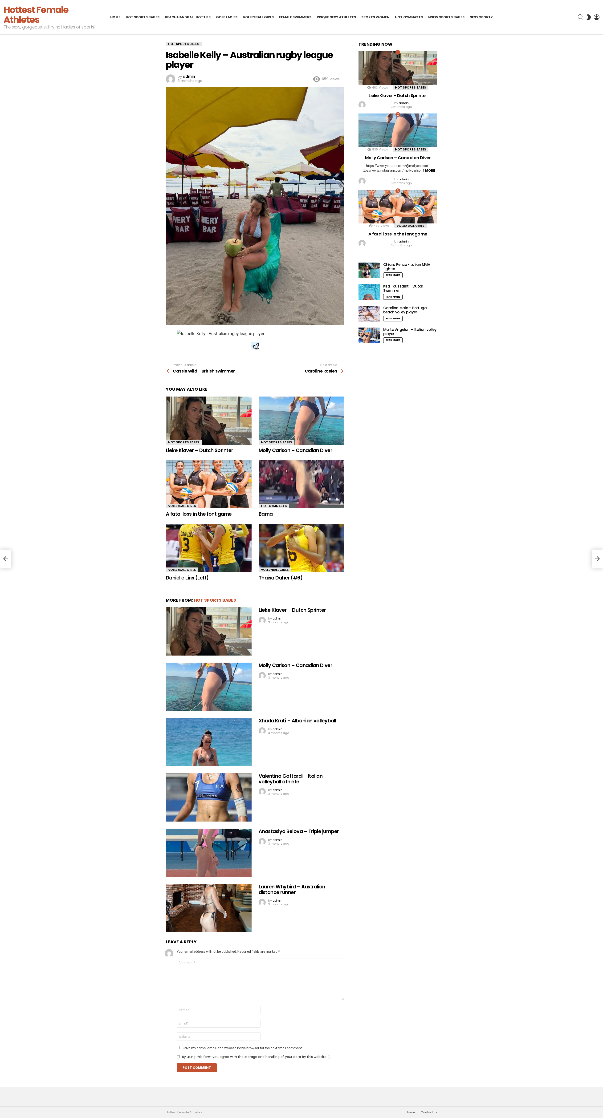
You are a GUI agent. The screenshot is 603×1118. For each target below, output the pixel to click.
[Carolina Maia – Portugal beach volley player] (369, 314)
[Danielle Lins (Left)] (209, 548)
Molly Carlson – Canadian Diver (295, 450)
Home (115, 17)
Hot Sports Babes (142, 17)
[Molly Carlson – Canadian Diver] (301, 421)
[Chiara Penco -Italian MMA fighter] (369, 270)
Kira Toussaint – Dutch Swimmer (403, 288)
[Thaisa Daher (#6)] (301, 548)
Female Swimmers (295, 17)
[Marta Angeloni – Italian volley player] (369, 335)
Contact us (429, 1112)
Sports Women (375, 17)
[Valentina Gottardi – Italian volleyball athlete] (209, 797)
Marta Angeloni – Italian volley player (409, 331)
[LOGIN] (596, 17)
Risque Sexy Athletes (336, 17)
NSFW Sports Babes (446, 17)
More (430, 170)
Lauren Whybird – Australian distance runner (292, 889)
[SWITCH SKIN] (588, 17)
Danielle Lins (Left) (187, 577)
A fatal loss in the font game (199, 513)
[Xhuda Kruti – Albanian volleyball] (209, 742)
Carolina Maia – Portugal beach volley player (405, 310)
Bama (266, 513)
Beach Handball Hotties (188, 17)
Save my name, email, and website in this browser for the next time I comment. (242, 1048)
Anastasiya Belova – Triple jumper (299, 831)
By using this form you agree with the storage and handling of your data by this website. (256, 1057)
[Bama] (301, 484)
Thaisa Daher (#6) (280, 577)
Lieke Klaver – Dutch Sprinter (199, 450)
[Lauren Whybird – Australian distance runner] (209, 908)
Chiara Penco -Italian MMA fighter (406, 266)
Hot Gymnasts (409, 17)
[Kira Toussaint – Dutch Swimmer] (369, 292)
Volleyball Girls (258, 17)
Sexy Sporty (481, 17)
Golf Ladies (226, 17)
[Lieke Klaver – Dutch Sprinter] (209, 421)
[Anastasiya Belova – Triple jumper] (209, 853)
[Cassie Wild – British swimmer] (5, 559)
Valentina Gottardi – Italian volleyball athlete (290, 779)
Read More (393, 275)
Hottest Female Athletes (36, 14)
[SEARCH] (580, 17)
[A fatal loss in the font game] (209, 484)
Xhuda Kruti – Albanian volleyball (297, 720)
